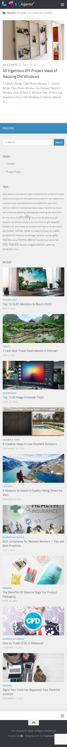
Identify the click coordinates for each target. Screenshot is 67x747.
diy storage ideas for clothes (38, 235)
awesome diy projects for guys (49, 194)
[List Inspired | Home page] (23, 4)
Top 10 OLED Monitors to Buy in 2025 (27, 304)
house (39, 240)
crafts (20, 217)
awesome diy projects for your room (40, 203)
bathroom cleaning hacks (21, 208)
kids (56, 240)
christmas (11, 212)
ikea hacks (49, 240)
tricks (15, 249)
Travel (7, 346)
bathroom (7, 208)
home (15, 240)
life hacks (11, 244)
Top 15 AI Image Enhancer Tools (23, 397)
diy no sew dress (53, 226)
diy (28, 217)
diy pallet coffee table (16, 231)
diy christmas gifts (40, 217)
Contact (10, 163)
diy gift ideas (49, 222)
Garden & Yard (11, 439)
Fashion (7, 486)
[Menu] (62, 4)
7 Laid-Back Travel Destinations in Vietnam (30, 350)
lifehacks (23, 245)
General (7, 588)
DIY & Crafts (10, 64)
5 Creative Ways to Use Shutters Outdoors (30, 444)
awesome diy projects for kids (15, 199)
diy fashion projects (20, 222)
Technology (10, 300)
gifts (55, 235)
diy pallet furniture (40, 231)
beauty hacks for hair (47, 208)
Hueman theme (51, 736)
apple (5, 194)
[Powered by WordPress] (21, 736)
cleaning (21, 212)
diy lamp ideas (18, 226)
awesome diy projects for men (40, 199)
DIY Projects (18, 235)
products (8, 249)
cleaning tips (32, 212)
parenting (50, 245)
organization (36, 245)
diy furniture (37, 222)
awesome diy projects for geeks (21, 194)
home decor (27, 240)
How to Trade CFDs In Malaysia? (23, 643)
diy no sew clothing (35, 226)
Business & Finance (13, 537)
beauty (35, 208)
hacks (7, 240)
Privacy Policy (13, 172)
